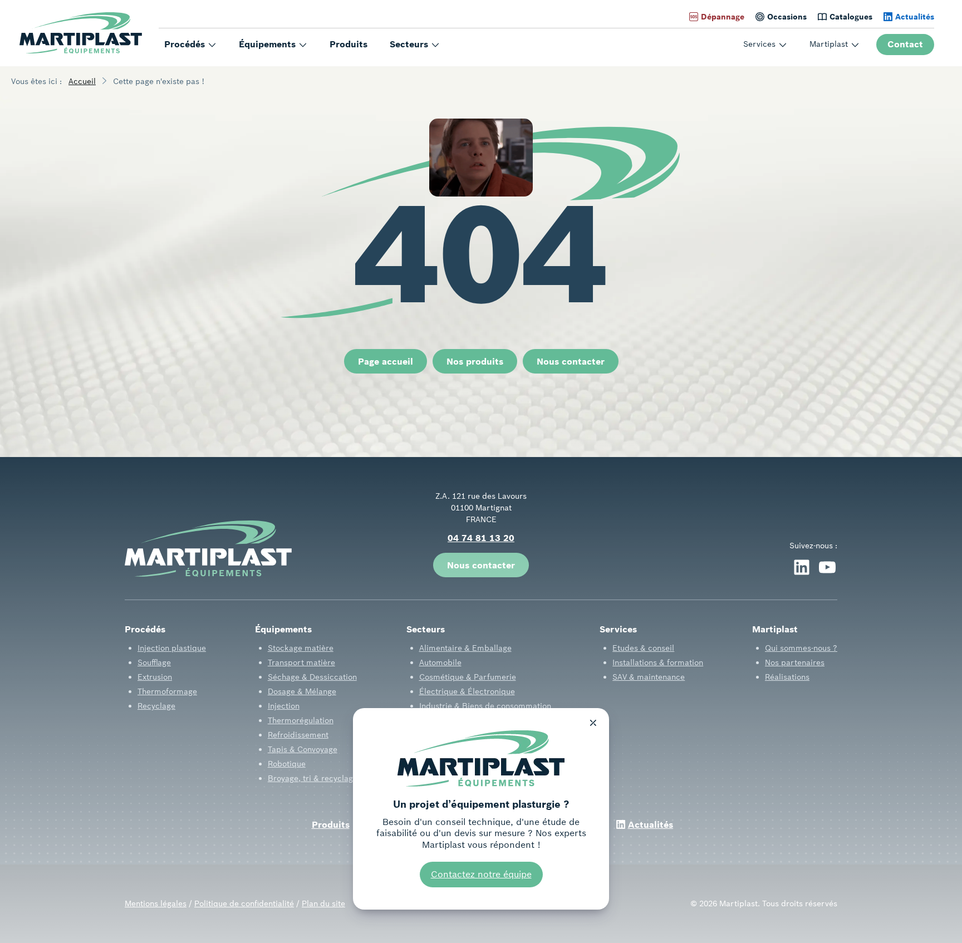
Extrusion (155, 677)
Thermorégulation (300, 720)
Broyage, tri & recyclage (312, 778)
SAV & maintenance (648, 677)
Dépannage (722, 17)
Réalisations (787, 677)
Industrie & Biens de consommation (485, 706)
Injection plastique (172, 648)
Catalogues (851, 17)
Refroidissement (298, 735)
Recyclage (156, 706)
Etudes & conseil (643, 648)
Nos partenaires (794, 662)
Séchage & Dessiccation (312, 677)
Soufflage (154, 662)
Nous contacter (571, 361)
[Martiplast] (80, 33)
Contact (905, 44)
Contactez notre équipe (481, 874)
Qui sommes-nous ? (801, 648)
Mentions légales (155, 903)
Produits (348, 44)
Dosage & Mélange (302, 691)
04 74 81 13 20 (481, 537)
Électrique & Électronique (467, 691)
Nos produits (474, 361)
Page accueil (385, 361)
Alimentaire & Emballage (465, 648)
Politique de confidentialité (244, 903)
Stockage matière (300, 648)
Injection (284, 706)
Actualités (914, 17)
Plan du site (323, 903)
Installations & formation (657, 662)
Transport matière (301, 662)
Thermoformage (167, 691)
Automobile (440, 662)
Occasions (787, 17)
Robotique (287, 764)
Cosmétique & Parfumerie (467, 677)
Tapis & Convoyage (302, 749)
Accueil (82, 81)
